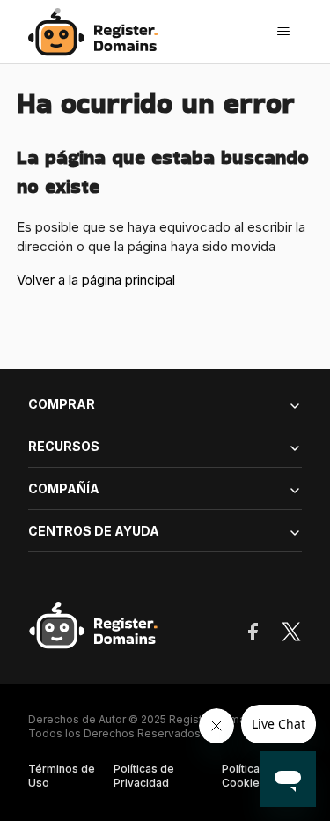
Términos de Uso (61, 775)
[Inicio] (98, 32)
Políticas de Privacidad (144, 775)
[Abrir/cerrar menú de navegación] (283, 32)
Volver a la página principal (96, 279)
